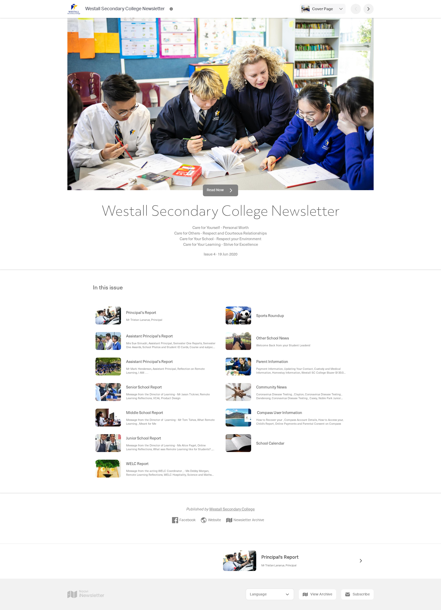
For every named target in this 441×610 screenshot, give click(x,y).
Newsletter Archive (249, 520)
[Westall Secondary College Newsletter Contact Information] (171, 9)
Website (214, 520)
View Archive (321, 594)
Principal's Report (280, 557)
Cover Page (322, 9)
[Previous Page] (356, 9)
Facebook (187, 520)
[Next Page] (368, 9)
